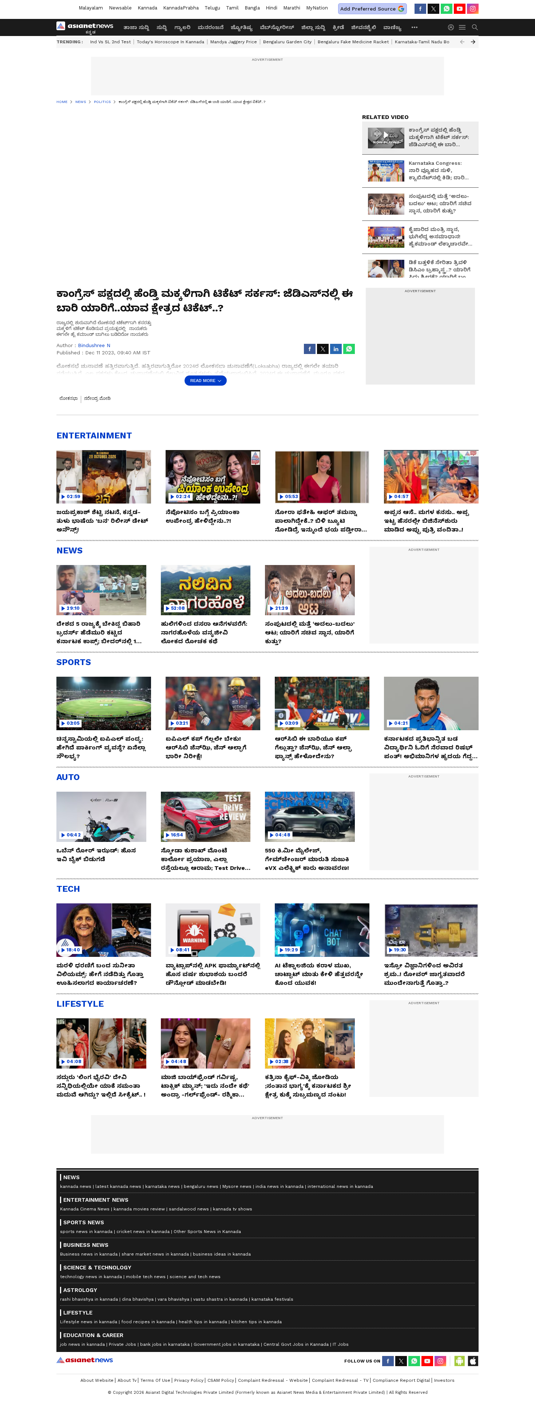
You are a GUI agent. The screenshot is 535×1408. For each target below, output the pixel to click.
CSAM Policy (220, 1380)
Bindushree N (94, 345)
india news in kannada (279, 1186)
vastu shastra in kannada (220, 1299)
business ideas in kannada (222, 1254)
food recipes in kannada (148, 1321)
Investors (444, 1380)
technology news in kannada (91, 1276)
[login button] (452, 27)
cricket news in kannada (143, 1231)
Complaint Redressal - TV (340, 1380)
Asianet (84, 1360)
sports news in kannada (86, 1231)
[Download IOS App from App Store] (473, 1361)
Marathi (291, 8)
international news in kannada (340, 1186)
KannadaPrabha (181, 8)
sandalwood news (189, 1209)
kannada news (75, 1186)
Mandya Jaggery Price (233, 41)
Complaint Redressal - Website (273, 1380)
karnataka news (162, 1186)
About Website (97, 1380)
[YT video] (459, 9)
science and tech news (195, 1276)
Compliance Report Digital (401, 1380)
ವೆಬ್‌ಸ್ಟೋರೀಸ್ (277, 27)
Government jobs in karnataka (226, 1344)
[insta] (473, 9)
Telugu (212, 8)
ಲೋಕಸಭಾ (68, 398)
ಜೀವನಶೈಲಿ (363, 27)
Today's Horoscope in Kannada (170, 41)
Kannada (147, 8)
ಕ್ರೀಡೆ (338, 27)
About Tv (127, 1380)
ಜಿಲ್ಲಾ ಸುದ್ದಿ (313, 27)
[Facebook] (420, 9)
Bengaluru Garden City (287, 41)
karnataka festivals (272, 1299)
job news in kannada (82, 1344)
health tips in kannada (203, 1321)
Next (473, 42)
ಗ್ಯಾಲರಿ (182, 27)
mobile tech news (146, 1276)
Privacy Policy (188, 1380)
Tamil (232, 8)
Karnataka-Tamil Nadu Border (427, 41)
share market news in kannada (155, 1254)
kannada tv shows (232, 1209)
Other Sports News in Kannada (207, 1231)
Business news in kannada (89, 1254)
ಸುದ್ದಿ (161, 27)
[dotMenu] (415, 27)
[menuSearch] (475, 27)
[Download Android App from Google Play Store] (459, 1361)
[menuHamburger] (462, 27)
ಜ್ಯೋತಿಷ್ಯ (242, 27)
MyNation (317, 8)
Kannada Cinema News (85, 1209)
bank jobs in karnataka (165, 1344)
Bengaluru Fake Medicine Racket (353, 41)
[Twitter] (433, 9)
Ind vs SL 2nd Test (110, 41)
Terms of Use (155, 1380)
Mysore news (236, 1186)
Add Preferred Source (368, 9)
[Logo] (87, 27)
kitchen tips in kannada (256, 1321)
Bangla (252, 8)
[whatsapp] (446, 9)
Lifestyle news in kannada (88, 1321)
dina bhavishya (138, 1299)
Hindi (271, 8)
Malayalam (91, 8)
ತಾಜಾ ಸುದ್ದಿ (136, 27)
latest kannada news (118, 1186)
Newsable (120, 8)
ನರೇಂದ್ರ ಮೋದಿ (97, 398)
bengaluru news (201, 1186)
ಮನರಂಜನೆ (210, 27)
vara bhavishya (173, 1299)
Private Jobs (122, 1344)
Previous (462, 42)
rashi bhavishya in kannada (89, 1299)
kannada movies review (139, 1209)
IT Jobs (341, 1344)
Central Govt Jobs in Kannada (296, 1344)
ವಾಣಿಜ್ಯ (392, 27)
